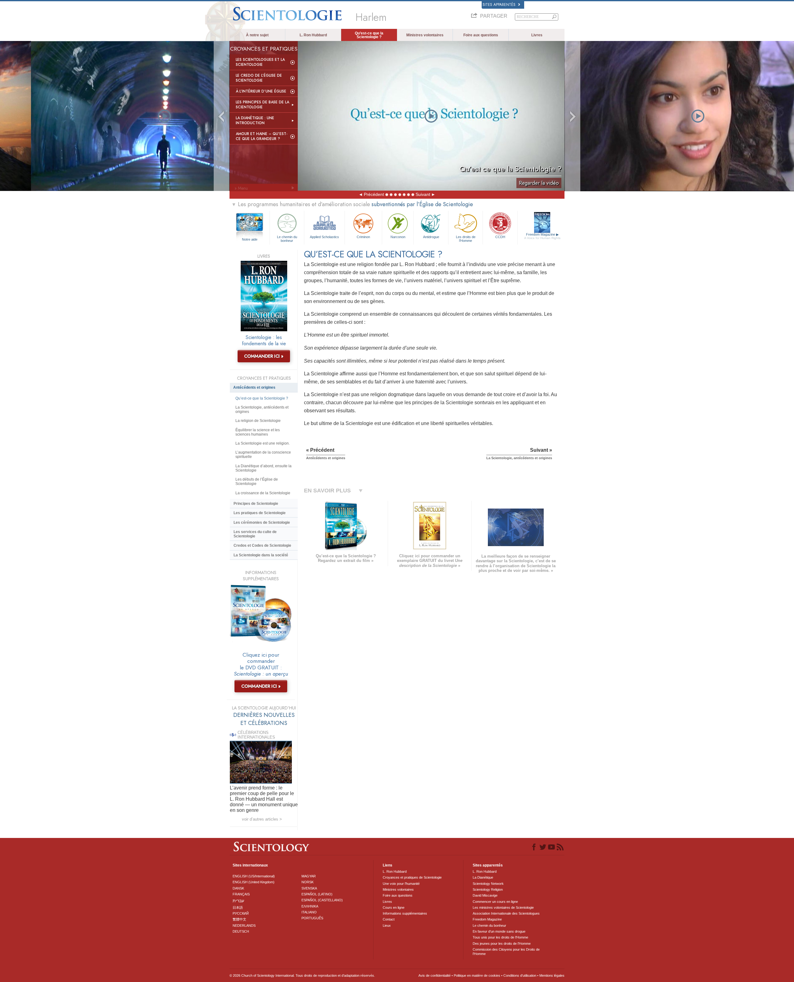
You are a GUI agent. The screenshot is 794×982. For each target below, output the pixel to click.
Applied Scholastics (324, 237)
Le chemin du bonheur (287, 238)
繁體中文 (239, 919)
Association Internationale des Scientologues (506, 913)
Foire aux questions (480, 35)
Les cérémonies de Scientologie (262, 522)
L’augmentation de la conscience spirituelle (263, 454)
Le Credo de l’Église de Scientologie (259, 78)
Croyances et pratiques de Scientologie (412, 877)
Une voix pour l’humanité (401, 883)
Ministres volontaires (425, 35)
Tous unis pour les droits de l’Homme (500, 937)
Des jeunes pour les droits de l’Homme (502, 943)
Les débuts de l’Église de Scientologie (256, 481)
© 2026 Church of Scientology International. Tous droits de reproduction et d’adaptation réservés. (302, 975)
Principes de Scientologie (256, 503)
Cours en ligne (393, 907)
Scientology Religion (488, 889)
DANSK (238, 888)
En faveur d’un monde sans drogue (499, 931)
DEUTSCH (241, 931)
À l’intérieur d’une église (261, 91)
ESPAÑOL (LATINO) (316, 894)
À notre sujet (257, 35)
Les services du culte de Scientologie (255, 534)
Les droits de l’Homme (465, 238)
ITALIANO (309, 912)
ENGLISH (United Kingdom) (253, 882)
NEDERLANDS (244, 925)
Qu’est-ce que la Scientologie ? (369, 35)
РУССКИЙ (241, 913)
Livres (536, 35)
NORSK (307, 882)
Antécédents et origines (254, 387)
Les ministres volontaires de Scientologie (503, 907)
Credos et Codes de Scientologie (262, 545)
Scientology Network (488, 883)
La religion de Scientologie (258, 421)
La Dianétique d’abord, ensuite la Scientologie (263, 468)
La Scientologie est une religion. (262, 443)
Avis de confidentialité (434, 975)
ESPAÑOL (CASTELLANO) (322, 900)
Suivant (423, 194)
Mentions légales (551, 975)
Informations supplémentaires (405, 913)
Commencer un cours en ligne (495, 901)
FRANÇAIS (241, 894)
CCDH (500, 237)
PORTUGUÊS (312, 918)
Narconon (397, 237)
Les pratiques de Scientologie (260, 513)
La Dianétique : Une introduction (255, 120)
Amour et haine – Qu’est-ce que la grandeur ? (262, 136)
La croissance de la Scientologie (262, 493)
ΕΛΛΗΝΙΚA (309, 906)
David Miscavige (485, 895)
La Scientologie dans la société (261, 555)
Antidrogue (431, 237)
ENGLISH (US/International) (254, 876)
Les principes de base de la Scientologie (262, 104)
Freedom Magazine (542, 236)
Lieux (387, 925)
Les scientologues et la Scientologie (260, 62)
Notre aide (249, 239)
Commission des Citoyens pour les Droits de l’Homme (506, 952)
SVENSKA (309, 888)
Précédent (374, 194)
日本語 (238, 907)
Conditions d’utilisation (519, 975)
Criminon (363, 237)
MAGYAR (308, 876)
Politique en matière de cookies (477, 975)
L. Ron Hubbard (313, 35)
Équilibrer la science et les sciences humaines (257, 432)
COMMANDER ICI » (263, 356)
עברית (238, 900)
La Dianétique (483, 877)
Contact (389, 919)
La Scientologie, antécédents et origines (261, 409)
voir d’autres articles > (262, 819)
